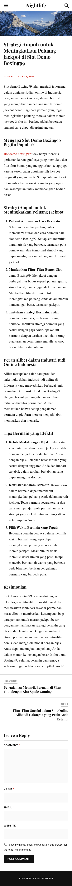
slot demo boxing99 (17, 153)
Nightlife (36, 5)
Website (10, 825)
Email (9, 807)
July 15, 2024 (26, 76)
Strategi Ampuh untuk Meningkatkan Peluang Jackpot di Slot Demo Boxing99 (30, 53)
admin (8, 76)
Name (9, 789)
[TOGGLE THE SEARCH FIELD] (66, 5)
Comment (12, 745)
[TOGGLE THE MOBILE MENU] (6, 5)
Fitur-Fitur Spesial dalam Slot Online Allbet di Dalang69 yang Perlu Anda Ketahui (40, 714)
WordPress (45, 878)
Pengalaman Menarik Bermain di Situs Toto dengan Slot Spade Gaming (32, 689)
